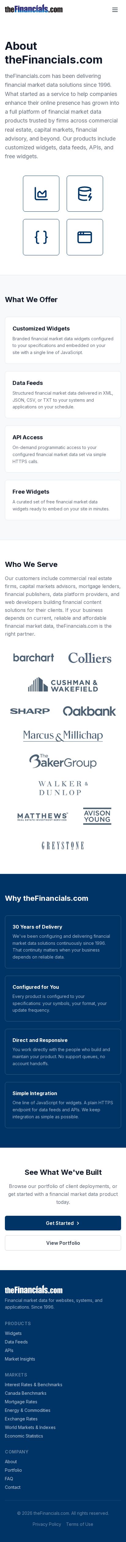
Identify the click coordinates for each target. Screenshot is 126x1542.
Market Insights (20, 1358)
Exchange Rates (21, 1418)
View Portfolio (63, 1243)
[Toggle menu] (115, 10)
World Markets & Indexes (30, 1427)
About (11, 1461)
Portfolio (13, 1470)
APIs (9, 1350)
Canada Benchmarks (25, 1393)
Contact (12, 1487)
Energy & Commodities (27, 1410)
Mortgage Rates (21, 1401)
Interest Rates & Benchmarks (33, 1384)
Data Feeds (16, 1341)
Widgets (13, 1333)
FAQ (9, 1478)
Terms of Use (79, 1524)
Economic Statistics (24, 1435)
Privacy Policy (47, 1524)
